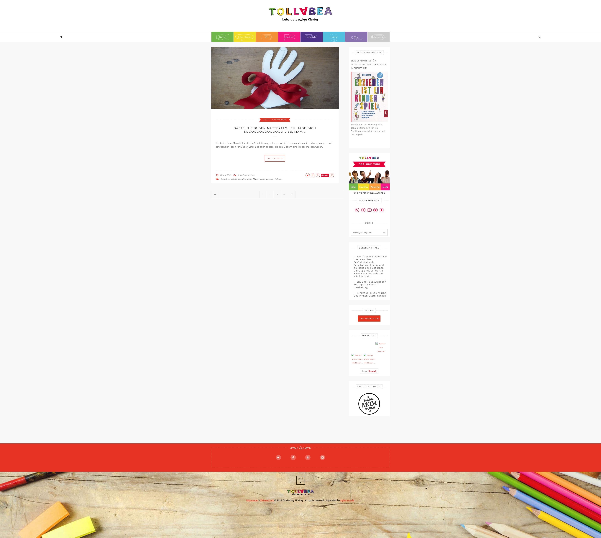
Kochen (289, 37)
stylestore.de (347, 500)
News (222, 37)
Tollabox (278, 179)
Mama (256, 179)
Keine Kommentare (245, 175)
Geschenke (247, 179)
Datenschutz (378, 37)
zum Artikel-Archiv (369, 318)
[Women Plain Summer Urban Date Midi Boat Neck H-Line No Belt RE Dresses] (381, 347)
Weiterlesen (275, 158)
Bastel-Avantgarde (275, 120)
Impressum (252, 500)
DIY (267, 37)
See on (365, 371)
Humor (334, 37)
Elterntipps (244, 37)
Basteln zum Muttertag (231, 179)
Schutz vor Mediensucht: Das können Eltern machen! (370, 294)
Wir (356, 37)
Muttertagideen (266, 179)
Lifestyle (311, 37)
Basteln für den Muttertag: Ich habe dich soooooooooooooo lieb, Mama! (275, 130)
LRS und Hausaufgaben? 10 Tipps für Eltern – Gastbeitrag (370, 284)
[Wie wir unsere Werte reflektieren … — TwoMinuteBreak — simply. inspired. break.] (357, 359)
